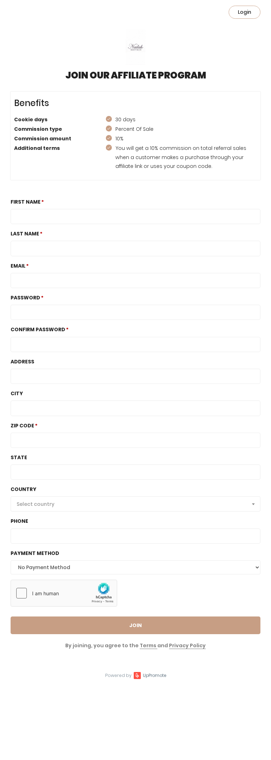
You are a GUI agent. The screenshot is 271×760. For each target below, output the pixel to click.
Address (22, 361)
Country (23, 489)
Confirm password (38, 329)
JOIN (135, 625)
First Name (26, 201)
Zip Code (22, 425)
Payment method (35, 553)
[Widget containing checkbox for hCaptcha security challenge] (64, 593)
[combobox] (135, 503)
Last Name (25, 233)
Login (244, 12)
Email (18, 265)
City (17, 393)
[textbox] (135, 504)
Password (25, 297)
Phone (19, 521)
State (19, 457)
